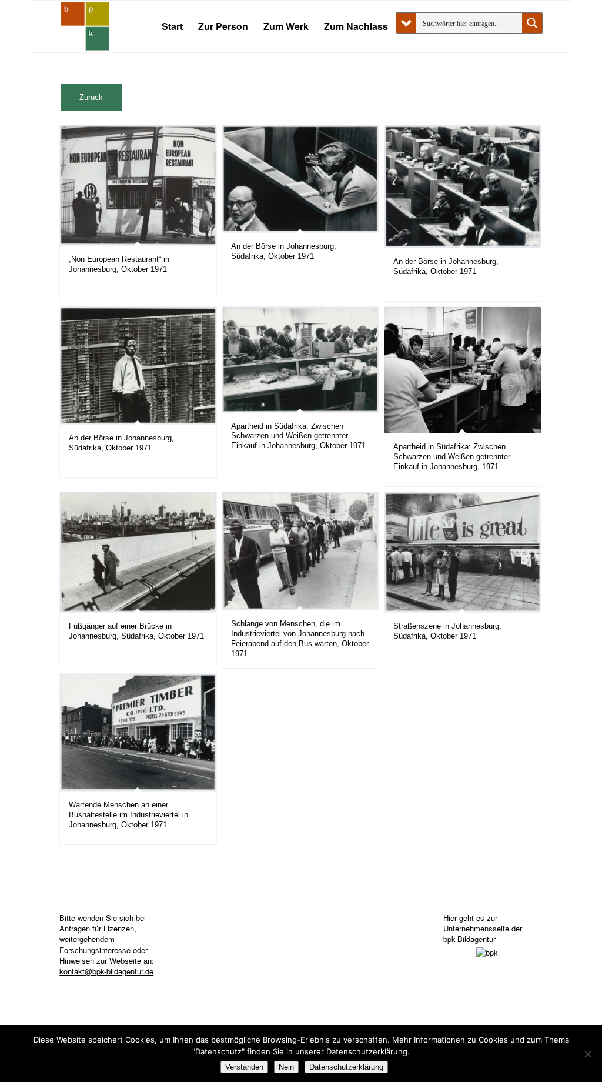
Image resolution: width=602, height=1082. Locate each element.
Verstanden (244, 1067)
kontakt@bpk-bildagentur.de (106, 971)
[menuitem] (172, 26)
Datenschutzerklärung (346, 1067)
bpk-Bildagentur (469, 938)
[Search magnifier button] (532, 23)
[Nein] (587, 1054)
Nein (286, 1067)
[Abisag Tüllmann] (85, 26)
